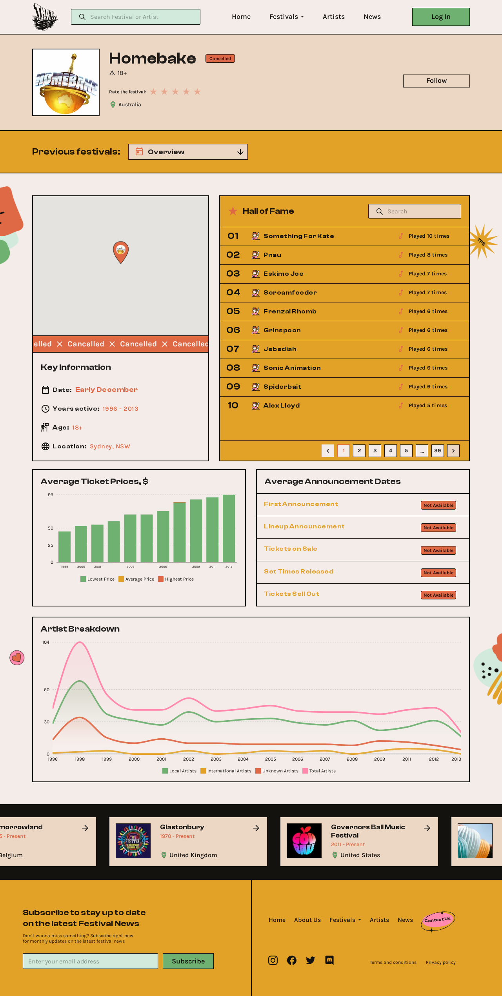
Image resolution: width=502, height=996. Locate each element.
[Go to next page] (453, 450)
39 (437, 450)
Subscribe (188, 961)
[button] (241, 16)
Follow (436, 80)
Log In (441, 16)
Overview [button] (166, 152)
